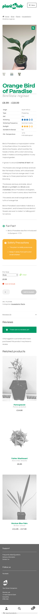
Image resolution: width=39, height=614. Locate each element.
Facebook (5, 573)
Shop (12, 16)
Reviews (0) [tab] (6, 315)
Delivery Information (8, 557)
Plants (18, 16)
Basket (30, 606)
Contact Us (5, 559)
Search (19, 608)
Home (7, 16)
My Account (6, 608)
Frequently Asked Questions (11, 555)
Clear (24, 275)
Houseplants (26, 16)
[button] (33, 28)
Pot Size (5, 272)
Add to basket (29, 292)
